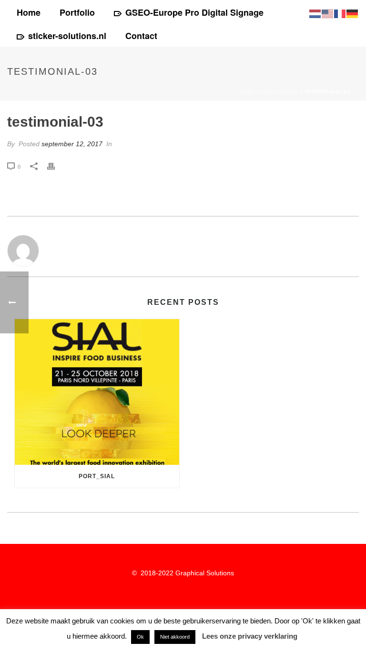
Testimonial (280, 91)
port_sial (97, 476)
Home (29, 12)
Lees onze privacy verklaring (249, 636)
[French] (340, 13)
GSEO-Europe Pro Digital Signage (194, 12)
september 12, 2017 (71, 144)
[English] (328, 13)
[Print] (55, 166)
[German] (352, 13)
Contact (141, 36)
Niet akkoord (175, 637)
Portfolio (77, 12)
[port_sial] (97, 392)
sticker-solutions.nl (67, 36)
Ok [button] (140, 637)
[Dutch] (315, 13)
